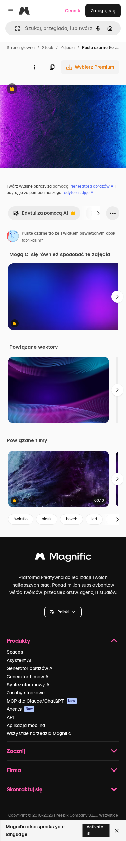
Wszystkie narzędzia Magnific (39, 733)
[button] (63, 612)
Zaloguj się (103, 11)
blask (47, 519)
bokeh (71, 519)
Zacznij (16, 750)
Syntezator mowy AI (29, 685)
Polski (63, 612)
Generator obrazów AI (30, 668)
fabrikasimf (32, 240)
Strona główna (21, 47)
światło (21, 519)
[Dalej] (98, 213)
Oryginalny (46, 89)
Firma (14, 770)
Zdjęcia (68, 47)
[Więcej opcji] (34, 67)
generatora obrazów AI (92, 186)
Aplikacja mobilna (26, 725)
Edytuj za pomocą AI (40, 215)
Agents (20, 709)
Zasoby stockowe (26, 693)
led (94, 519)
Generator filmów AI (28, 677)
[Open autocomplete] (15, 28)
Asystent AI (19, 660)
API (10, 717)
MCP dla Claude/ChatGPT (41, 701)
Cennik (73, 11)
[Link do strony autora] (13, 237)
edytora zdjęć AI (79, 192)
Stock (47, 47)
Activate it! (95, 830)
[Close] (116, 831)
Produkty (18, 640)
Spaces (15, 652)
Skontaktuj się (24, 789)
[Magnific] (63, 558)
